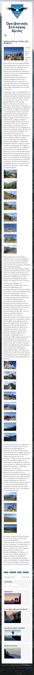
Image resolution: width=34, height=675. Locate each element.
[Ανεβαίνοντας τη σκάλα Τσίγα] (10, 174)
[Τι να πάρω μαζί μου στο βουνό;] (12, 617)
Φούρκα (19, 572)
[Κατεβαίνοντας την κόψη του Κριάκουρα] (10, 365)
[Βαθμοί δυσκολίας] (12, 653)
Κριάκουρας (13, 572)
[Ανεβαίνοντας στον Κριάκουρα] (10, 228)
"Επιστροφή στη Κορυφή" (24, 668)
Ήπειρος (6, 572)
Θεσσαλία (25, 572)
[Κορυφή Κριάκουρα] (13, 54)
